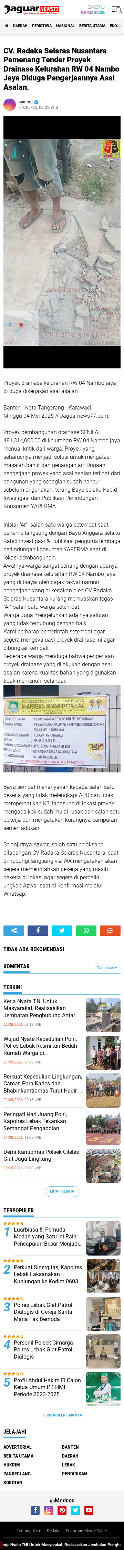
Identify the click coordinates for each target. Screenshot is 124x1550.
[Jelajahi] (116, 9)
